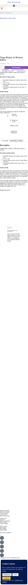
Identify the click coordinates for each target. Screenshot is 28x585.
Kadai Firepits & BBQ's (5, 516)
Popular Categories (4, 510)
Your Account (3, 526)
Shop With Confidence (5, 532)
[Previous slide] (8, 227)
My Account (3, 527)
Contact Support (4, 523)
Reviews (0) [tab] (13, 140)
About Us (2, 519)
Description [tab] (5, 140)
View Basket (3, 528)
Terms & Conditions (5, 521)
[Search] (27, 13)
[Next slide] (11, 227)
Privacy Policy (3, 522)
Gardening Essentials (4, 512)
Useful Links (3, 518)
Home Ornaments (3, 515)
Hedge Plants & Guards (5, 511)
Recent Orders (3, 530)
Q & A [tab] (20, 140)
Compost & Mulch (4, 513)
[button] (14, 5)
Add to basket (16, 67)
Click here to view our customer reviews (10, 557)
